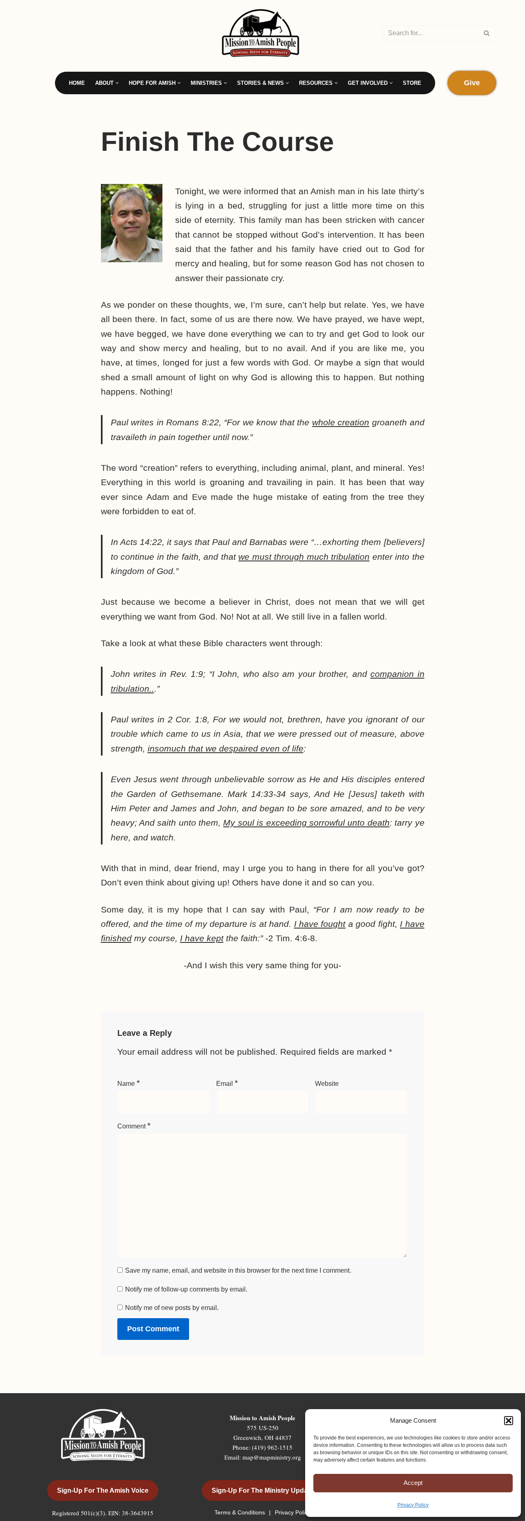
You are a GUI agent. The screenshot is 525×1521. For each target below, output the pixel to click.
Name (128, 1082)
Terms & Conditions (241, 1512)
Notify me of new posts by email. (172, 1307)
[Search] (487, 33)
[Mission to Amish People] (262, 33)
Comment (134, 1125)
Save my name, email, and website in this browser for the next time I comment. (238, 1270)
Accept (413, 1482)
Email (227, 1082)
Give (472, 83)
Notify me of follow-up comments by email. (186, 1289)
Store (412, 83)
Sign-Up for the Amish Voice (102, 1490)
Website (327, 1083)
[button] (508, 1421)
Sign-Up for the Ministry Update (262, 1490)
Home (77, 83)
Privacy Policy (413, 1505)
